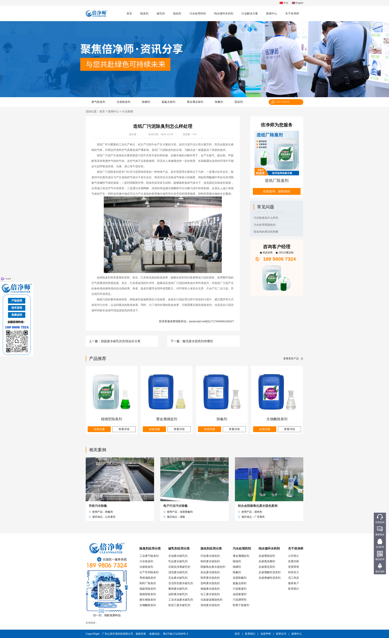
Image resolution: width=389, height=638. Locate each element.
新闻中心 (271, 13)
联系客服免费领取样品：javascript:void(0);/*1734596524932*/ (196, 321)
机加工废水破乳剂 (179, 605)
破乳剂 (161, 13)
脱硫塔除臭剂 (147, 588)
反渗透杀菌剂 (267, 561)
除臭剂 (144, 13)
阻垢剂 (239, 101)
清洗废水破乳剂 (178, 572)
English (299, 3)
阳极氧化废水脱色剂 (213, 566)
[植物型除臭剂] (111, 391)
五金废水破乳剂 (178, 577)
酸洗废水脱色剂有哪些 (198, 341)
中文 (286, 3)
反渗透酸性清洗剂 (270, 572)
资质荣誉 (293, 566)
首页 (129, 13)
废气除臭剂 (98, 101)
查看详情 (124, 429)
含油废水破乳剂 (178, 555)
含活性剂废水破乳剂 (180, 583)
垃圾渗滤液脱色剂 (211, 599)
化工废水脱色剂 (210, 594)
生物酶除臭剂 (277, 419)
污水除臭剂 (146, 561)
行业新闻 (127, 111)
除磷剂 (146, 101)
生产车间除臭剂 (149, 572)
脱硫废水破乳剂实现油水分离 (120, 341)
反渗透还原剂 (267, 566)
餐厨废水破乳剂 (178, 588)
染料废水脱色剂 (210, 583)
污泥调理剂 (239, 599)
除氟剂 (219, 101)
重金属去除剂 (195, 101)
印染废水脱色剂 (210, 555)
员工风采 (293, 577)
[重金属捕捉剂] (166, 391)
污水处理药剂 (197, 13)
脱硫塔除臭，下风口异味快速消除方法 (277, 227)
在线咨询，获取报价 (276, 191)
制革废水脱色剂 (210, 577)
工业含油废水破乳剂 (180, 599)
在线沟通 (99, 429)
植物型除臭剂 (111, 419)
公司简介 (293, 555)
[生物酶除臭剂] (277, 391)
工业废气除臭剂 (149, 555)
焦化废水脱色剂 (210, 572)
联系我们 (293, 588)
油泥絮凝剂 (239, 594)
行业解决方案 (249, 13)
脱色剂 (177, 13)
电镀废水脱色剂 (210, 588)
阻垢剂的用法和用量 (266, 220)
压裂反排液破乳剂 (179, 566)
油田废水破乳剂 (178, 594)
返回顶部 (379, 571)
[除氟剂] (222, 391)
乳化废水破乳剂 (178, 561)
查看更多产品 (291, 358)
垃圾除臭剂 (123, 101)
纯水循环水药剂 (223, 13)
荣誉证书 (281, 633)
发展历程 (293, 561)
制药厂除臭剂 (147, 583)
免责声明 (265, 633)
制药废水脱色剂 (210, 561)
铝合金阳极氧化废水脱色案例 (257, 505)
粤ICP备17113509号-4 (175, 633)
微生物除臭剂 (147, 599)
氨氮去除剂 (168, 101)
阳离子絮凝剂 (241, 605)
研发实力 (293, 572)
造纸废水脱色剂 (210, 605)
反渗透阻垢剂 (267, 555)
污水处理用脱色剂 (264, 213)
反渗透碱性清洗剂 (270, 577)
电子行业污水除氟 (175, 505)
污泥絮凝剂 (239, 588)
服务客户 (293, 583)
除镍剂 (237, 561)
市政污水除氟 (98, 505)
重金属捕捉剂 (166, 419)
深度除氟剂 (239, 577)
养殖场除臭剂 (147, 577)
